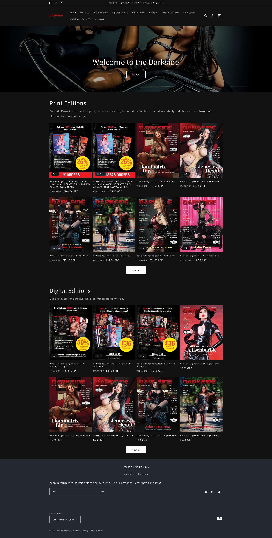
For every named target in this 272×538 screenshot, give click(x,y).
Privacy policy (97, 530)
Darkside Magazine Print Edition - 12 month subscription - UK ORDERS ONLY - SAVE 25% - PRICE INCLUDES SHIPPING (70, 184)
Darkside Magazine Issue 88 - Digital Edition (113, 435)
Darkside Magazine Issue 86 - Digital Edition (200, 435)
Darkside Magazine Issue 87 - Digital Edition (157, 435)
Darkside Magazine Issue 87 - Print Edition (68, 256)
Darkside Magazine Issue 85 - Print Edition (156, 256)
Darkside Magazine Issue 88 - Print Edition (199, 181)
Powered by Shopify (80, 531)
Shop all (136, 74)
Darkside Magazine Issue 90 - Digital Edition (200, 364)
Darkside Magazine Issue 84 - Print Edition (199, 256)
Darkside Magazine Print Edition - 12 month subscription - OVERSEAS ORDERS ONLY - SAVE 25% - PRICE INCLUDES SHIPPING (113, 184)
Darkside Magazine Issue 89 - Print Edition (156, 181)
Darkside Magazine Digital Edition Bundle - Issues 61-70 (156, 365)
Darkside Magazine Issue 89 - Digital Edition (69, 435)
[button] (205, 15)
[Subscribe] (102, 491)
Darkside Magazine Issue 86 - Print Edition (112, 256)
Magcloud (205, 111)
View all (136, 269)
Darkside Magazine (64, 531)
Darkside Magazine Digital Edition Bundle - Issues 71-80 (113, 365)
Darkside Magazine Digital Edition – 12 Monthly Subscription (67, 365)
